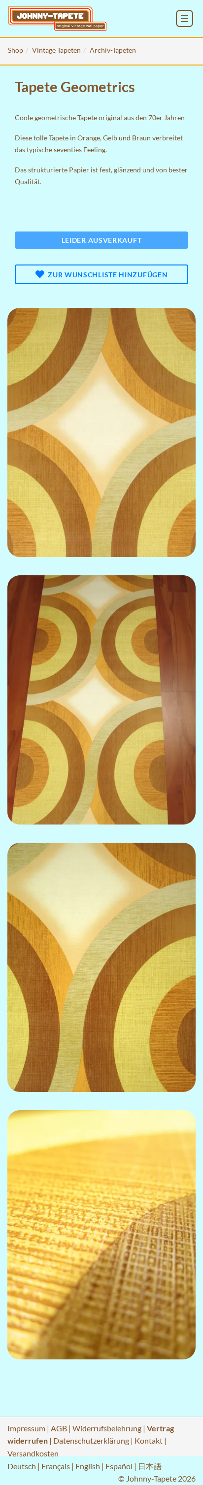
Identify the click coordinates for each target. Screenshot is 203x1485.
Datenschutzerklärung (91, 1440)
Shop (15, 50)
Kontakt (149, 1440)
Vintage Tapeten (56, 50)
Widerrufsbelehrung (106, 1428)
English (87, 1466)
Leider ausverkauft (102, 240)
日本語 (150, 1466)
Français (55, 1466)
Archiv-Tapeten (113, 50)
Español (119, 1466)
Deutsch (21, 1466)
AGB (59, 1428)
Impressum (26, 1428)
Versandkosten (33, 1453)
